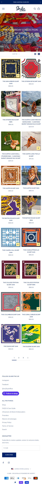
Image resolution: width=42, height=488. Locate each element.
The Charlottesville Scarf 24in (31, 251)
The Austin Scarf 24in (11, 188)
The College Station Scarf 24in (11, 283)
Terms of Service (7, 426)
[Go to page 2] (28, 357)
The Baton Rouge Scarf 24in (11, 219)
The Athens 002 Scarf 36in (11, 121)
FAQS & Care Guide (8, 408)
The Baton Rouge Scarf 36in (31, 219)
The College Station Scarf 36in (31, 283)
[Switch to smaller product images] (39, 54)
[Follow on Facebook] (3, 463)
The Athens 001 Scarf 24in (31, 81)
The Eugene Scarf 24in (31, 346)
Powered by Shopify (28, 473)
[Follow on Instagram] (9, 463)
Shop (4, 405)
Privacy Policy (6, 422)
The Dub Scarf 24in (11, 346)
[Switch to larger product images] (35, 54)
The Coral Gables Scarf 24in (31, 315)
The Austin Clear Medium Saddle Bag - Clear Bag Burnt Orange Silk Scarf (31, 122)
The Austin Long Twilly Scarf (31, 155)
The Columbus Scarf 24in (10, 314)
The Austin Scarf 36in (31, 188)
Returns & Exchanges (9, 419)
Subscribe (9, 455)
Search (4, 429)
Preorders (5, 415)
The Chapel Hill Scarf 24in (10, 251)
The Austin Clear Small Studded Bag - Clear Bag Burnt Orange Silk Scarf (10, 156)
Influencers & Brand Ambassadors (13, 412)
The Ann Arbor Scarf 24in (11, 82)
